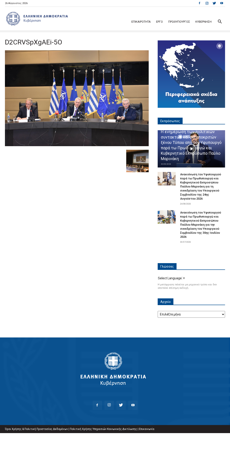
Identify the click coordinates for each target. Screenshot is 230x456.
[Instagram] (206, 3)
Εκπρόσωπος (170, 121)
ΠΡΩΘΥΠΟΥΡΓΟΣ (179, 21)
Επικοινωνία (146, 429)
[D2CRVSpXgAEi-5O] (77, 145)
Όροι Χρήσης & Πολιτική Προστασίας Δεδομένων (36, 429)
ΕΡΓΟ (159, 21)
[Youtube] (221, 3)
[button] (219, 22)
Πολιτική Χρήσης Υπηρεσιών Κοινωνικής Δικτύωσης (103, 429)
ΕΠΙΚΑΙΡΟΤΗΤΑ (141, 21)
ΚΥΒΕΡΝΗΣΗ (203, 21)
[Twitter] (214, 3)
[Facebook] (199, 3)
